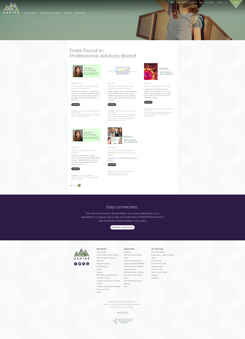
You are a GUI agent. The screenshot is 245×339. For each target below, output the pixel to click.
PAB (125, 118)
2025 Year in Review (158, 252)
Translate (220, 2)
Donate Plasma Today (158, 264)
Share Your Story (156, 269)
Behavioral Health (130, 269)
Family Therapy (117, 116)
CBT (126, 115)
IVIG (172, 112)
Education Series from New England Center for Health (120, 87)
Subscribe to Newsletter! (122, 227)
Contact (112, 307)
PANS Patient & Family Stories (107, 275)
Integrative (126, 116)
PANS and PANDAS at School (134, 272)
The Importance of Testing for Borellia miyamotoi (85, 87)
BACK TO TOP (122, 313)
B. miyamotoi (79, 115)
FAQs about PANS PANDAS (133, 275)
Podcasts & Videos (103, 289)
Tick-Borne (85, 116)
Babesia (114, 115)
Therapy (151, 116)
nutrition (120, 118)
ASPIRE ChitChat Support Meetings (108, 287)
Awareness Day (156, 261)
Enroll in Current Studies (159, 272)
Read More (75, 104)
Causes (126, 258)
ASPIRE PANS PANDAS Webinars (108, 255)
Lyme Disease (87, 115)
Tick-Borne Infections (104, 278)
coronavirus (132, 115)
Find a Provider (102, 252)
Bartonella (121, 115)
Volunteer (154, 275)
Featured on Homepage (89, 111)
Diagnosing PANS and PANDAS (134, 264)
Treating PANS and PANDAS (133, 266)
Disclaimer (130, 307)
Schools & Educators (103, 264)
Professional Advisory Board (117, 175)
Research (100, 272)
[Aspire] (11, 7)
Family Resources (124, 111)
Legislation (147, 114)
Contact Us (154, 278)
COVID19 (110, 116)
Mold (114, 118)
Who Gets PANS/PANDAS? (133, 255)
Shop (125, 287)
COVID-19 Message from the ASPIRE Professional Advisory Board (121, 152)
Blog (80, 111)
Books (99, 292)
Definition (127, 252)
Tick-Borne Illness (88, 175)
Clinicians (99, 269)
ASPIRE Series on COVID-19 (157, 86)
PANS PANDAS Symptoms (133, 261)
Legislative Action (157, 266)
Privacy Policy (121, 307)
